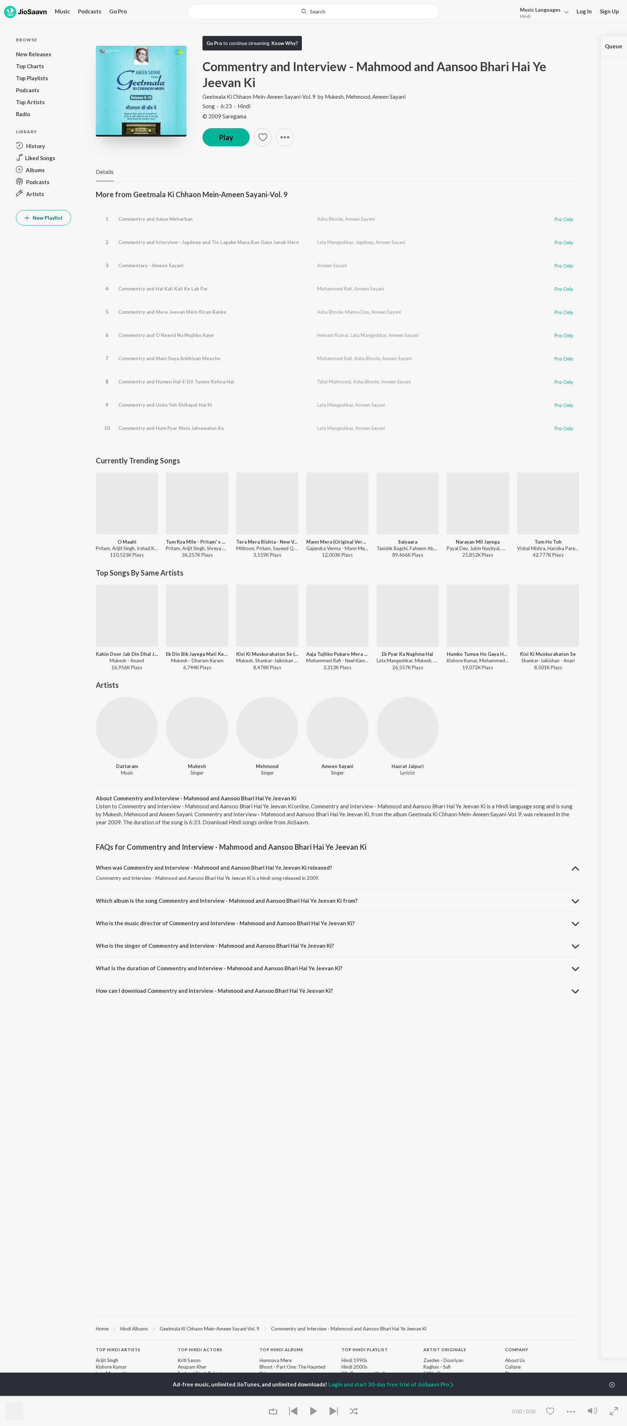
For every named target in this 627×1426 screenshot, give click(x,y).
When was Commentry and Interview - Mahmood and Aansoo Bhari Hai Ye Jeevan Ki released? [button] (214, 867)
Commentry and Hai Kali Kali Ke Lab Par (163, 289)
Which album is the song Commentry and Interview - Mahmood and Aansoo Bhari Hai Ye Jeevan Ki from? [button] (226, 900)
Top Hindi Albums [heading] (281, 1349)
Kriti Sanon (189, 1360)
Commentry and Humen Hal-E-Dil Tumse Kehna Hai (176, 382)
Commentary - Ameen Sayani (151, 265)
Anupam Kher (192, 1367)
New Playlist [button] (47, 218)
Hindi (525, 16)
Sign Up (609, 11)
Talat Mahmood (334, 382)
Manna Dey (357, 312)
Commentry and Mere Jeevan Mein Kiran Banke (172, 312)
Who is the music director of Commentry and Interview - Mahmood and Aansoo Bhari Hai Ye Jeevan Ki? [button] (225, 923)
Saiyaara (407, 542)
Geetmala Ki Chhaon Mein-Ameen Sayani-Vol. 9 (259, 96)
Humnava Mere (275, 1360)
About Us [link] (515, 1360)
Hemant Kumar (332, 335)
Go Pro (118, 11)
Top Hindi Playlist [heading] (364, 1349)
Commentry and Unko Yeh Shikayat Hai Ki (165, 405)
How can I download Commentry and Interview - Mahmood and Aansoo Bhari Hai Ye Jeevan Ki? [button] (214, 990)
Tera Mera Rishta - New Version (267, 542)
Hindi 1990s (354, 1360)
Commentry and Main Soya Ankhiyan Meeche (169, 358)
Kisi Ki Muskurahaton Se (548, 654)
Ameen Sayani (389, 96)
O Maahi (127, 542)
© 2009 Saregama (224, 116)
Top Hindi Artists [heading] (118, 1349)
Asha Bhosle (330, 219)
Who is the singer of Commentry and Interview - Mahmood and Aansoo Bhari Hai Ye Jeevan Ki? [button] (215, 945)
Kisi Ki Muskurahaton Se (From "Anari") (267, 654)
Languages (540, 10)
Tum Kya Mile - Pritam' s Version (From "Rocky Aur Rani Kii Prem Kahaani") (197, 542)
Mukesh (334, 96)
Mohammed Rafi (334, 289)
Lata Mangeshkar (335, 242)
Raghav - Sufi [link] (437, 1367)
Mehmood (358, 96)
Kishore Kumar (111, 1367)
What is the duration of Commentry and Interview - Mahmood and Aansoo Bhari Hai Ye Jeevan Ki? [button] (219, 968)
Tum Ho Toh (548, 542)
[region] (337, 1328)
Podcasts (89, 11)
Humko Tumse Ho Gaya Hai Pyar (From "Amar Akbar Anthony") (478, 654)
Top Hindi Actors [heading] (200, 1349)
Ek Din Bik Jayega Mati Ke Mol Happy (197, 654)
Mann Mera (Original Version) (337, 542)
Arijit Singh (107, 1360)
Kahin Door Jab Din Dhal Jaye (127, 654)
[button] (542, 12)
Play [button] (226, 137)
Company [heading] (516, 1349)
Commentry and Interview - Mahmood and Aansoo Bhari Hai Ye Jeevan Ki (348, 1329)
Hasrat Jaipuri (408, 766)
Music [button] (62, 11)
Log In (584, 11)
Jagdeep (364, 242)
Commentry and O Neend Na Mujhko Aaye (166, 335)
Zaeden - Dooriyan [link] (443, 1360)
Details (105, 171)
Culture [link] (513, 1367)
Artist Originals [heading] (444, 1349)
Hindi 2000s (354, 1367)
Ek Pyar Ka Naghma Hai (407, 654)
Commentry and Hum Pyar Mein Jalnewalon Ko (171, 428)
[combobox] (313, 11)
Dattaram (127, 766)
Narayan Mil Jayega (478, 542)
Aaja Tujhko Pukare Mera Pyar (337, 654)
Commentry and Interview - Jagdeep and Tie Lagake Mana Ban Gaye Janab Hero (208, 242)
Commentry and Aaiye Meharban (155, 219)
